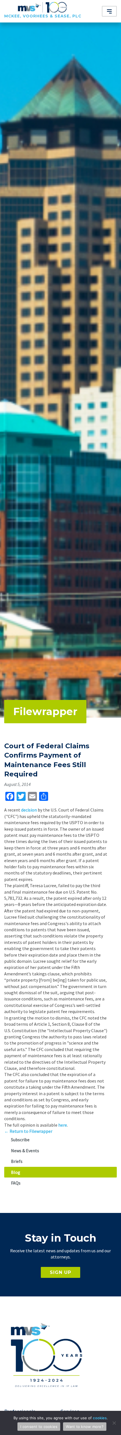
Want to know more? (85, 1426)
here (62, 1125)
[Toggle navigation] (109, 11)
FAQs (16, 1183)
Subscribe (20, 1139)
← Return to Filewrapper (28, 1131)
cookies (100, 1418)
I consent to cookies (38, 1426)
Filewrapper (45, 711)
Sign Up (60, 1272)
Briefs (17, 1161)
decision (29, 810)
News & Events (25, 1150)
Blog (15, 1172)
